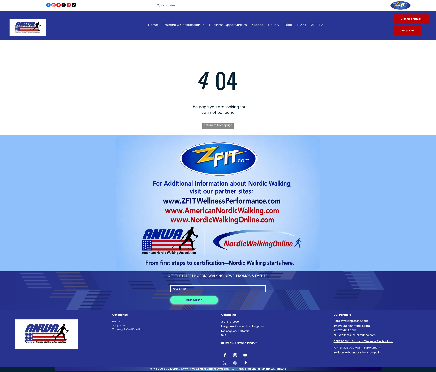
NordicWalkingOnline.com (350, 321)
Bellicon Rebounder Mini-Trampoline (357, 352)
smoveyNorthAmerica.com (351, 326)
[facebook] (48, 5)
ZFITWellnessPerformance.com (354, 335)
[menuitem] (152, 25)
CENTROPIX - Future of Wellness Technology (363, 341)
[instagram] (53, 5)
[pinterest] (69, 5)
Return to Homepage (218, 125)
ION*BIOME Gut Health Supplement (356, 348)
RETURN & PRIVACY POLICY (239, 342)
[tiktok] (74, 5)
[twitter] (63, 5)
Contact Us (229, 315)
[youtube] (58, 5)
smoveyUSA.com (344, 330)
